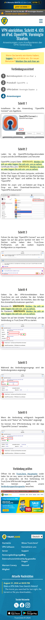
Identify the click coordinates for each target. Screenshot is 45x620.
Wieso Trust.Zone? (30, 543)
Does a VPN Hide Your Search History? (21, 586)
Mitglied (5, 569)
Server (5, 551)
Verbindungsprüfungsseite (13, 486)
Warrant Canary (9, 565)
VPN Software (8, 547)
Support (25, 551)
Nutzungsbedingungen (12, 555)
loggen (9, 58)
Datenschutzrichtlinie (12, 558)
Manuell (25, 565)
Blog (23, 555)
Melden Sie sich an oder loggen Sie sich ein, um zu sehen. (22, 162)
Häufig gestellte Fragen (29, 560)
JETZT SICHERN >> (22, 7)
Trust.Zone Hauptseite (27, 473)
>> (17, 14)
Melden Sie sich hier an (27, 61)
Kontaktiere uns (29, 547)
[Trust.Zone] (4, 21)
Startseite (6, 543)
